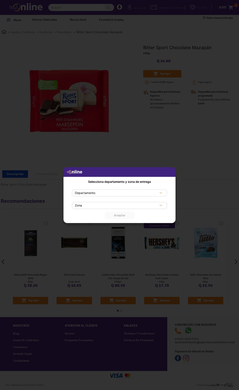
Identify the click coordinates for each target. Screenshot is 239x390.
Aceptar (119, 215)
